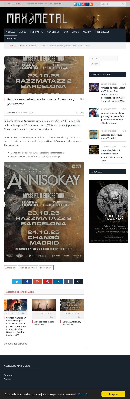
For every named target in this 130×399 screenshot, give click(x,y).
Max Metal (13, 112)
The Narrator (46, 267)
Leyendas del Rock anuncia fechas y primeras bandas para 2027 (112, 155)
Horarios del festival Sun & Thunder (111, 136)
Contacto (8, 375)
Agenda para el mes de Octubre (44, 323)
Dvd (66, 31)
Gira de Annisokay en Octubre (72, 323)
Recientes (94, 74)
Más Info (83, 394)
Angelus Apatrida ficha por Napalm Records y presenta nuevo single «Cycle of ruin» (46, 3)
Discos (22, 31)
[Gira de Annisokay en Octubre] (72, 306)
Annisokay (10, 267)
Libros (75, 31)
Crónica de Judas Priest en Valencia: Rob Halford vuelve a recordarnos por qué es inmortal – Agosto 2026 (113, 94)
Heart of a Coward (28, 267)
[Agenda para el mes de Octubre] (44, 306)
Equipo (7, 379)
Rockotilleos (102, 31)
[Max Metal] (38, 18)
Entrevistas (36, 31)
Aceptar (113, 394)
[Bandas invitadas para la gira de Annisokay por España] (44, 75)
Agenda (87, 31)
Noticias (10, 31)
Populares (106, 74)
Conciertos (53, 31)
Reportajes (12, 38)
